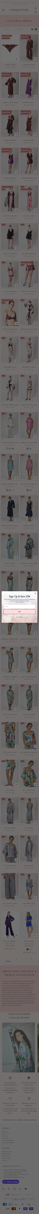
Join (19, 611)
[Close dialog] (35, 593)
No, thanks (19, 617)
